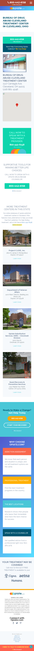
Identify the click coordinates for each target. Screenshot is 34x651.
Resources (17, 637)
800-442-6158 (17, 40)
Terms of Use (17, 638)
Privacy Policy (17, 640)
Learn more (17, 258)
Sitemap (17, 641)
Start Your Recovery (17, 425)
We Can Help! (21, 49)
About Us (17, 635)
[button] (17, 105)
